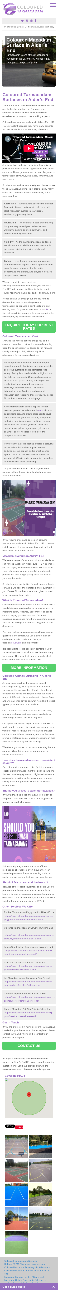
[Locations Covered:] (4, 5)
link (48, 309)
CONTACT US (29, 1046)
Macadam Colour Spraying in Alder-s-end (25, 1280)
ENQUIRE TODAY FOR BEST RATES (29, 326)
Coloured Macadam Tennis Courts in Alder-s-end (27, 1272)
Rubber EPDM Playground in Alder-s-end (25, 1264)
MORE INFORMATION (29, 668)
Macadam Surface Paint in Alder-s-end (24, 1277)
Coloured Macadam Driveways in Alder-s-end (27, 1267)
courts (41, 410)
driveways (16, 642)
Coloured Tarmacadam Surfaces (20, 1261)
